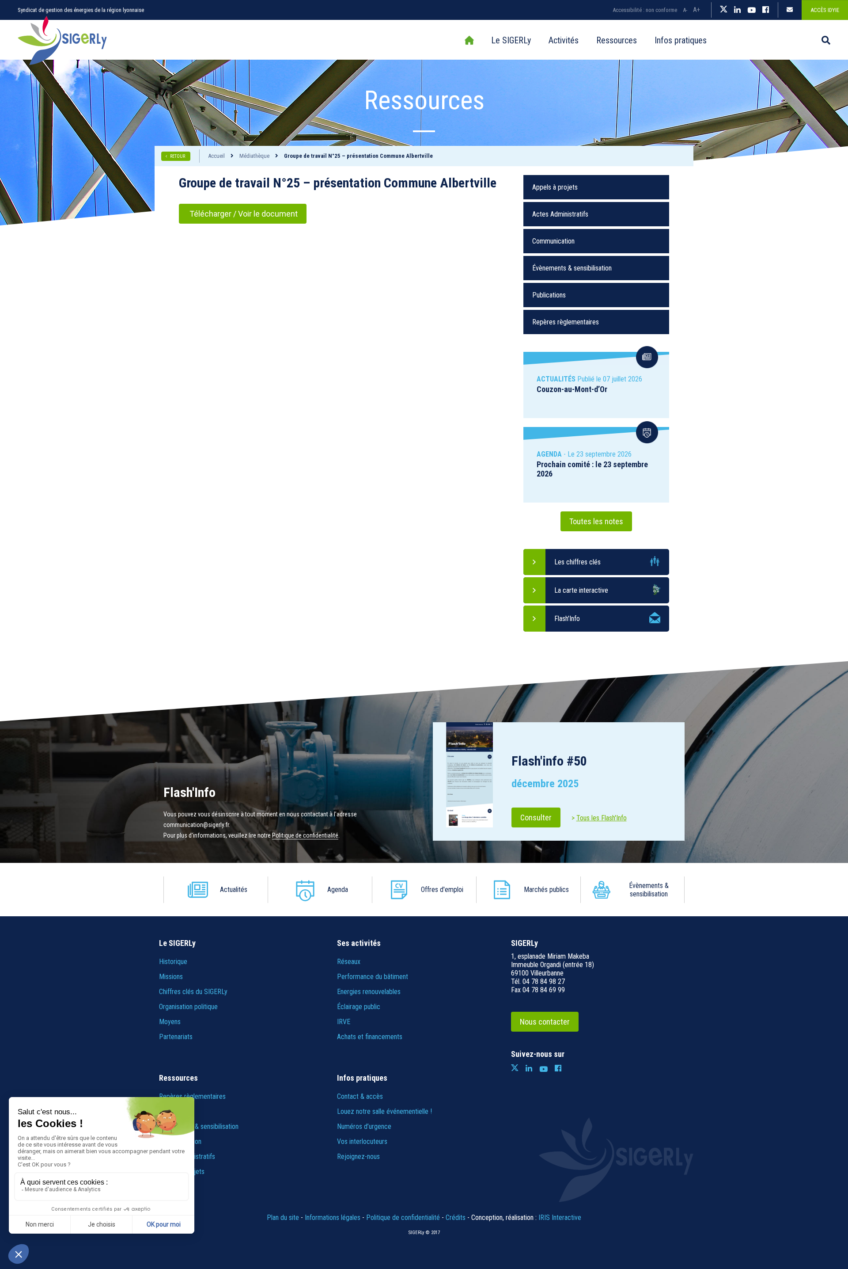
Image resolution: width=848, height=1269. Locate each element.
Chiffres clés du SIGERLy (193, 991)
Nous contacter (545, 1021)
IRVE (343, 1021)
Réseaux (348, 961)
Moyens (170, 1021)
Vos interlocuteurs (362, 1141)
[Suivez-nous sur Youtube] (751, 10)
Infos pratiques (681, 40)
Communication (553, 241)
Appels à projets (555, 187)
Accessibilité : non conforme (645, 10)
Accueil (469, 40)
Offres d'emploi (442, 889)
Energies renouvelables (369, 991)
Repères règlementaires (565, 322)
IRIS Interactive (559, 1217)
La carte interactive (581, 590)
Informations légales (332, 1217)
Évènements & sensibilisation (572, 268)
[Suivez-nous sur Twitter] (723, 10)
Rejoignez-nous (358, 1156)
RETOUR (178, 156)
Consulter (536, 817)
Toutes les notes (596, 521)
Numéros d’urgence (364, 1126)
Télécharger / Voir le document (243, 213)
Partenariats (176, 1037)
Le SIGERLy (511, 40)
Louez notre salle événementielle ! (384, 1111)
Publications (549, 295)
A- (685, 10)
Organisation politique (188, 1006)
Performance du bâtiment (372, 976)
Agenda (337, 889)
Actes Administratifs (560, 214)
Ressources (616, 40)
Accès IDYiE (824, 10)
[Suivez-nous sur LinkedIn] (737, 10)
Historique (173, 961)
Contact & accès (360, 1096)
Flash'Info (567, 618)
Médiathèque (254, 155)
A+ (696, 10)
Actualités (233, 889)
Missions (171, 976)
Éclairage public (358, 1006)
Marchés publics (546, 889)
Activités (564, 40)
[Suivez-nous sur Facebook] (765, 10)
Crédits (456, 1217)
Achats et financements (369, 1037)
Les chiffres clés (577, 562)
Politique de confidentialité (305, 835)
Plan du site (283, 1217)
